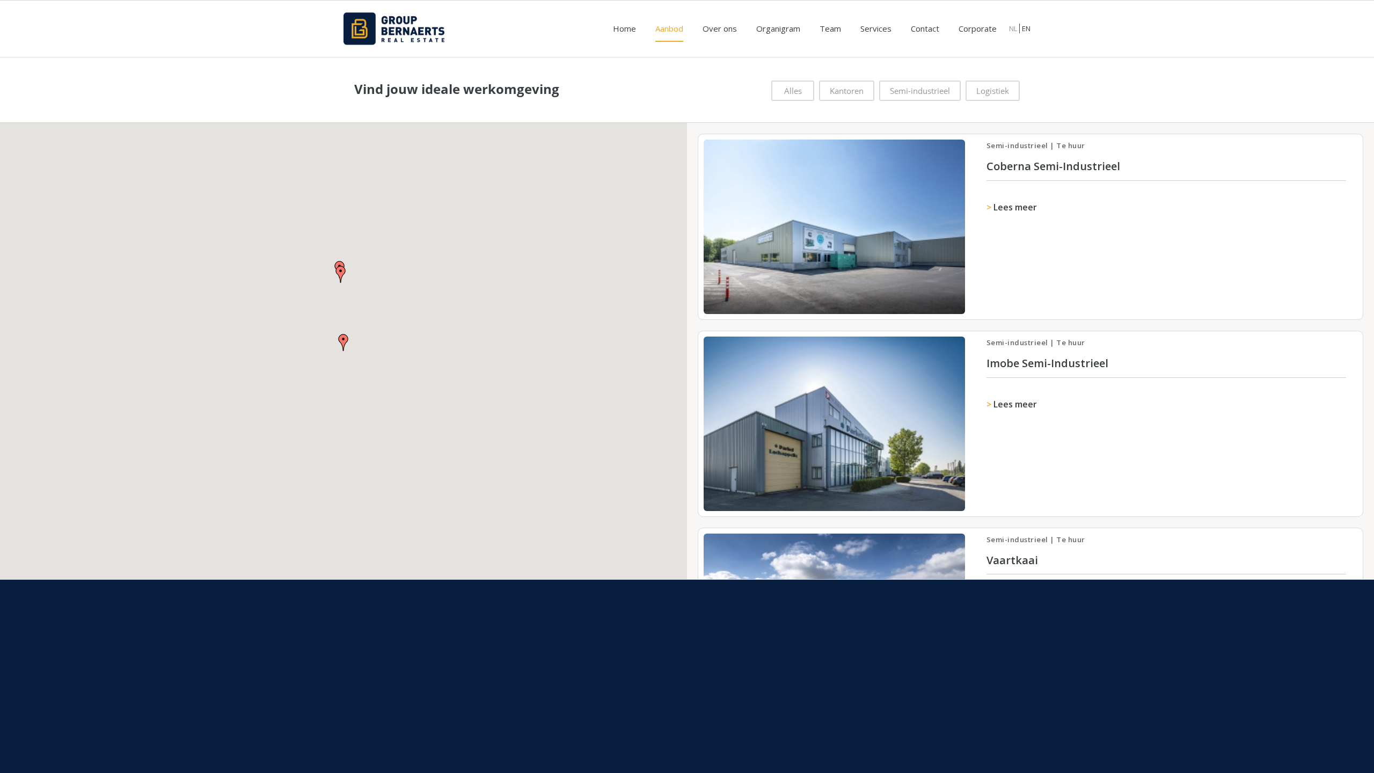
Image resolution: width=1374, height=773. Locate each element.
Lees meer (1015, 207)
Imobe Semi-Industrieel (1047, 363)
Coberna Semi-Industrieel (1053, 166)
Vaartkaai (1012, 560)
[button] (340, 274)
